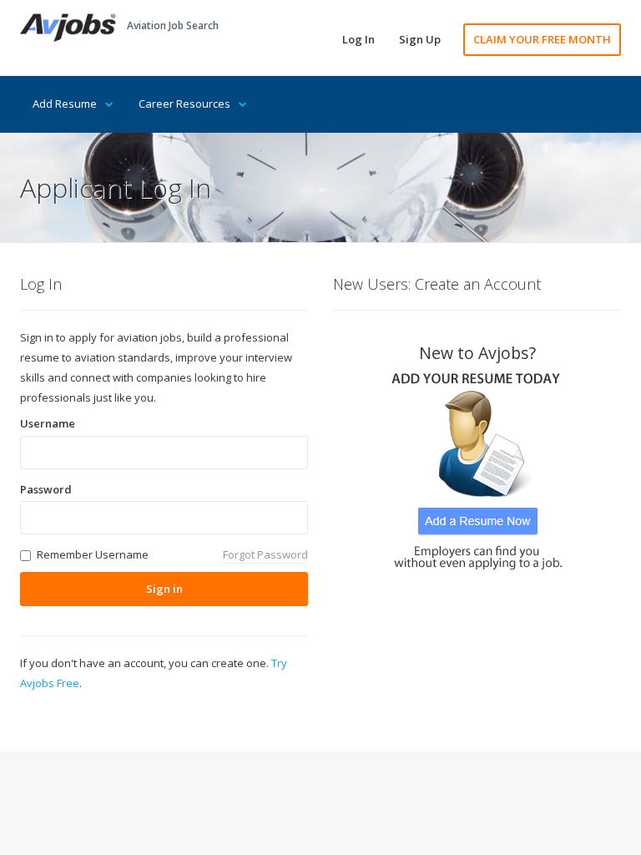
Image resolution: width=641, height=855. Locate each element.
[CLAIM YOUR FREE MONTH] (477, 465)
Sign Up (420, 39)
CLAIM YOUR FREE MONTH (542, 39)
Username (47, 423)
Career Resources (184, 103)
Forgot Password (265, 554)
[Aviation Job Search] (68, 25)
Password (46, 489)
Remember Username (93, 554)
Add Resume (65, 103)
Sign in (164, 588)
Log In (358, 39)
